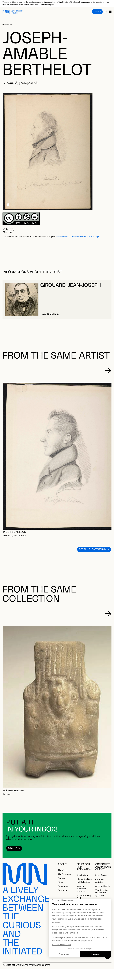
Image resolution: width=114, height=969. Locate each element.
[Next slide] (108, 371)
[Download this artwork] (11, 230)
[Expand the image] (5, 230)
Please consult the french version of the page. (78, 236)
